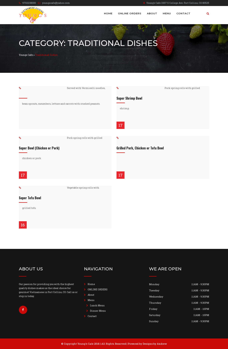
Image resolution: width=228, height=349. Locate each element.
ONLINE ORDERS (129, 13)
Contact (183, 13)
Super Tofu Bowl (30, 197)
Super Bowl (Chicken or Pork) (39, 147)
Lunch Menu (97, 305)
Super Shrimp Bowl (129, 98)
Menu (167, 13)
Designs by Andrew (155, 343)
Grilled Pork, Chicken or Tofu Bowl (140, 147)
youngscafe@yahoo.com (56, 2)
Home (108, 13)
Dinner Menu (98, 310)
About (152, 13)
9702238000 (29, 2)
